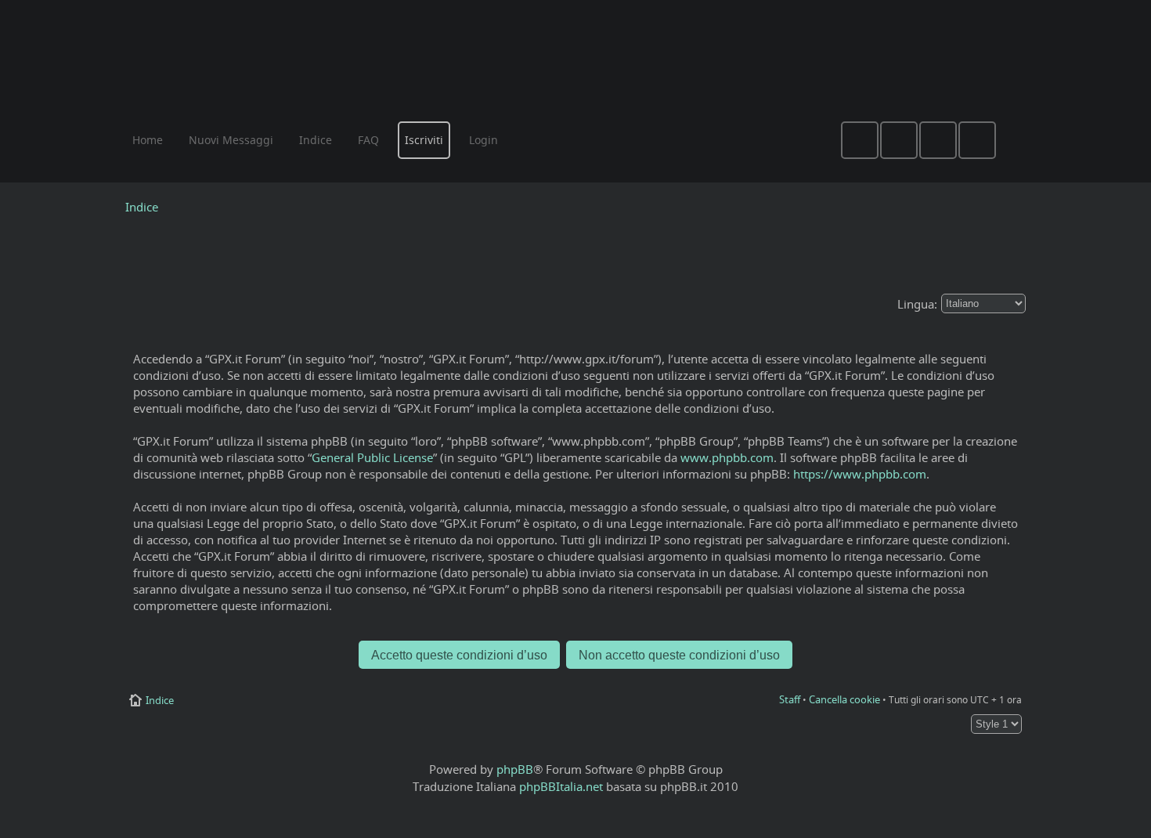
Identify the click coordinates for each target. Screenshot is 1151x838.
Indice (141, 207)
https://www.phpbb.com (859, 474)
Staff (789, 699)
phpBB (514, 769)
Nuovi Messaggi (231, 139)
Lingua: (917, 304)
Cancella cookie (844, 699)
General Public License (372, 457)
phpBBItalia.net (561, 786)
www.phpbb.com (727, 457)
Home (147, 139)
